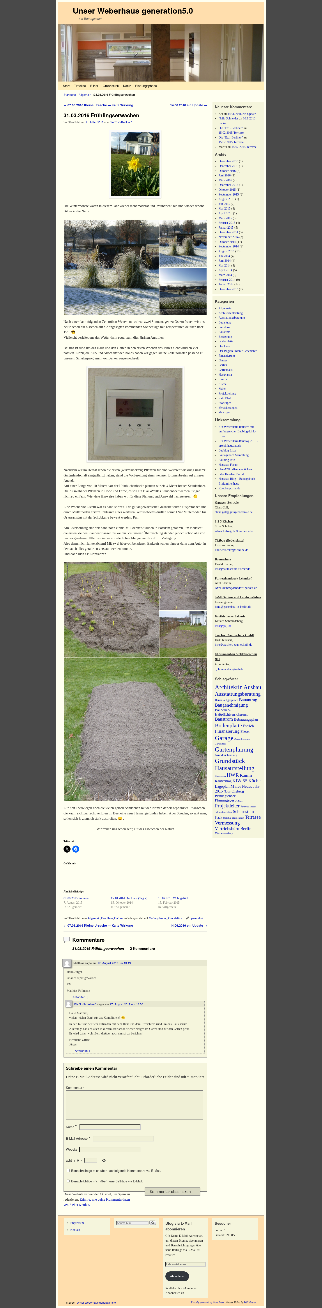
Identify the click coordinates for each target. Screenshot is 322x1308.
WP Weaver (250, 1302)
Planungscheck (225, 796)
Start (66, 85)
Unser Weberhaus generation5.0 (133, 10)
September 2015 (229, 194)
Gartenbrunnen (242, 739)
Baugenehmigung (231, 705)
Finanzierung (227, 355)
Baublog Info (227, 460)
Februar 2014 (227, 279)
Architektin (229, 687)
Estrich (248, 726)
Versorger (224, 412)
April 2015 (225, 213)
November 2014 (229, 237)
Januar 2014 (226, 284)
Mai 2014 (224, 265)
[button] (111, 267)
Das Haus (107, 918)
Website (71, 1149)
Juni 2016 (225, 175)
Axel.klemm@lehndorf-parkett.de (236, 588)
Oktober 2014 (227, 241)
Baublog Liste (227, 450)
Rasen (253, 806)
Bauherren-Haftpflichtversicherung (231, 712)
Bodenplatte (226, 341)
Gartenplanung (158, 918)
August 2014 (226, 251)
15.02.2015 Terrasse (231, 132)
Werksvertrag (224, 833)
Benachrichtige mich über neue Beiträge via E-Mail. (107, 1181)
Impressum (77, 1222)
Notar (227, 791)
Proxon (245, 806)
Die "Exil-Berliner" (121, 122)
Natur (127, 85)
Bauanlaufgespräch (226, 700)
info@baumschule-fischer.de (232, 568)
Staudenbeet (238, 818)
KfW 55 (240, 780)
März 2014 (225, 275)
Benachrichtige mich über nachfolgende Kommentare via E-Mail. (116, 1170)
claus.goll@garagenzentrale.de (234, 512)
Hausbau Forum (228, 464)
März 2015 (225, 218)
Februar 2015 (227, 222)
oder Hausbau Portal (231, 474)
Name (71, 1127)
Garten (118, 918)
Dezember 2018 (228, 161)
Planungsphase (146, 85)
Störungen (225, 403)
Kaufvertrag (223, 781)
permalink (197, 918)
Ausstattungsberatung (232, 317)
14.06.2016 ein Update (188, 105)
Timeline (80, 85)
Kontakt (75, 1230)
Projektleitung (227, 393)
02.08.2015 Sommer (76, 898)
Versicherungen (228, 407)
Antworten (80, 997)
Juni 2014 (225, 260)
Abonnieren (177, 1276)
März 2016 (225, 180)
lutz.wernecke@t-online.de (231, 550)
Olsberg (238, 791)
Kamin (223, 379)
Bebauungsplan (246, 719)
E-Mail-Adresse (78, 1138)
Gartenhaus (225, 369)
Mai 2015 (224, 208)
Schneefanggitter (223, 812)
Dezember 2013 (228, 289)
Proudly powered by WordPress (207, 1302)
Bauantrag (225, 322)
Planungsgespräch (229, 800)
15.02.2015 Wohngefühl (173, 898)
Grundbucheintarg (226, 755)
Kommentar (75, 1087)
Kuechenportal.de (229, 488)
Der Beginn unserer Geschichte (238, 351)
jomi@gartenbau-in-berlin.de (233, 606)
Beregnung (225, 336)
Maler (222, 388)
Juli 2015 (224, 204)
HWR (233, 775)
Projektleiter (227, 806)
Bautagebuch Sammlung (234, 455)
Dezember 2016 (228, 166)
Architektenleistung (231, 313)
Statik (218, 817)
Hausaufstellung (235, 768)
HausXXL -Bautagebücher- (235, 469)
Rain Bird (225, 398)
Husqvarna (225, 374)
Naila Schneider (228, 118)
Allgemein (85, 94)
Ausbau (252, 687)
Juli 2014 (224, 256)
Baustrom (224, 332)
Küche (222, 384)
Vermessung (227, 823)
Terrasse (253, 817)
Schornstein (243, 811)
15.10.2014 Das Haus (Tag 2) (129, 898)
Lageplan (222, 786)
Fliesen (245, 731)
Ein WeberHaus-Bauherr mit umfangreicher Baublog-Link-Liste (237, 431)
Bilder (94, 85)
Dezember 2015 (228, 185)
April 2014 (225, 270)
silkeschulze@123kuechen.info (234, 531)
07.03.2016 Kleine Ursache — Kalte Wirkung (98, 105)
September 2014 (229, 246)
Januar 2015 (226, 227)
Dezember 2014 (228, 232)
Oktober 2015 (227, 189)
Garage (223, 360)
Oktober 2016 (227, 170)
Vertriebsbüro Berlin (233, 828)
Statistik (227, 818)
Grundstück (111, 85)
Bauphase (224, 327)
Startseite (70, 94)
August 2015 (226, 199)
